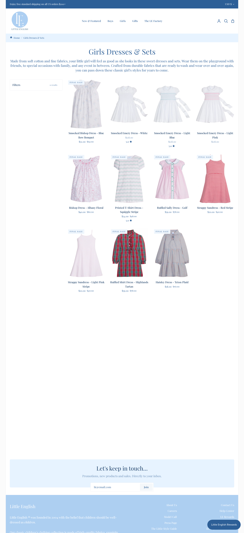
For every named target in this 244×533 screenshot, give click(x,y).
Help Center (227, 511)
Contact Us (227, 505)
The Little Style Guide (164, 528)
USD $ (228, 4)
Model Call (170, 517)
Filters (34, 85)
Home (16, 37)
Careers (172, 511)
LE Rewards (227, 517)
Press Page (170, 523)
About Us (171, 505)
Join (146, 487)
